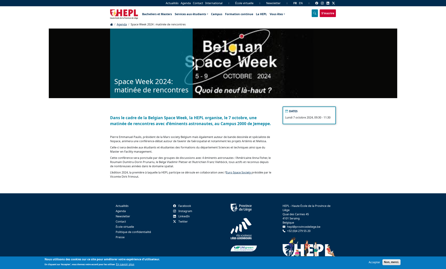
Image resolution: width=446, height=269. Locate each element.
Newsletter (273, 3)
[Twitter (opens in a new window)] (333, 3)
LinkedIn (184, 216)
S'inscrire (327, 13)
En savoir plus (125, 264)
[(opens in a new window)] (241, 207)
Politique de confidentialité (133, 232)
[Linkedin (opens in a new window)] (327, 3)
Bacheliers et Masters (157, 14)
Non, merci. (391, 262)
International (213, 3)
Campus (216, 14)
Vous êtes (276, 14)
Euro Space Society (239, 172)
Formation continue (239, 14)
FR (295, 3)
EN (301, 3)
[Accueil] (111, 24)
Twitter (183, 221)
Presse (120, 237)
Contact (198, 3)
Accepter (374, 262)
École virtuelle (244, 3)
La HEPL (261, 14)
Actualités (172, 3)
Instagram (185, 211)
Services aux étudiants (190, 14)
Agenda (186, 3)
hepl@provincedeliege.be (303, 227)
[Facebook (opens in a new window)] (316, 3)
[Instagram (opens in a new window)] (322, 3)
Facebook (184, 206)
